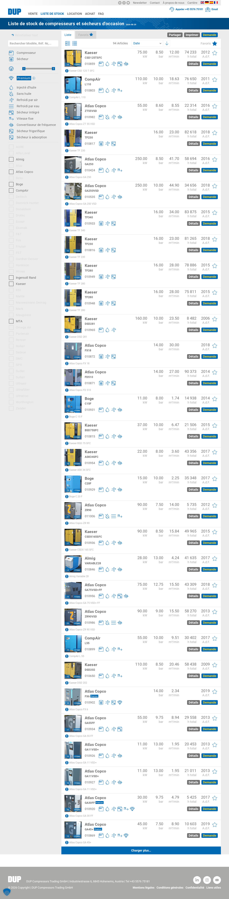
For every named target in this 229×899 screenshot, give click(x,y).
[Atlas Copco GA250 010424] (73, 164)
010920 (90, 809)
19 (68, 64)
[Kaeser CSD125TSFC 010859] (73, 58)
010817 (90, 144)
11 (68, 224)
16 (68, 171)
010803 (90, 90)
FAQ (101, 14)
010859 (90, 64)
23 (68, 623)
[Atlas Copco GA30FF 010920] (73, 803)
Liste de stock (52, 14)
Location (74, 14)
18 (68, 198)
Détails (193, 64)
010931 (90, 410)
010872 (90, 356)
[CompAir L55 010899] (73, 643)
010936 (90, 543)
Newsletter (140, 2)
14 (68, 91)
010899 (90, 649)
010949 (90, 277)
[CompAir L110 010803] (73, 85)
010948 (90, 303)
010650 (90, 676)
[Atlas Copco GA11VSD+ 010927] (73, 776)
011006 (90, 516)
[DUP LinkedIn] (120, 3)
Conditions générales (170, 887)
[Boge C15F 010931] (73, 404)
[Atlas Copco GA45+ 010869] (73, 830)
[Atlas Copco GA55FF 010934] (73, 723)
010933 (90, 223)
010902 (90, 702)
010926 (90, 756)
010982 (90, 117)
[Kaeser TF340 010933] (73, 218)
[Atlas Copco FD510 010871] (73, 377)
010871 (90, 383)
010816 (90, 250)
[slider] (23, 68)
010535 (90, 197)
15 (68, 836)
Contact (155, 2)
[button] (7, 892)
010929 (90, 489)
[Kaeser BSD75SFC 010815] (73, 430)
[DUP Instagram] (124, 3)
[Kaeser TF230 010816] (73, 244)
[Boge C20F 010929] (73, 484)
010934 (90, 729)
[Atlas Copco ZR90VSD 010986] (73, 617)
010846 (90, 569)
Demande (209, 64)
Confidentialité (195, 887)
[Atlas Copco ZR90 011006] (73, 510)
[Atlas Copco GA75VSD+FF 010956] (73, 590)
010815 (90, 436)
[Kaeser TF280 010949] (73, 271)
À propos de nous (173, 2)
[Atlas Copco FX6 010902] (73, 697)
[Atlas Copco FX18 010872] (73, 351)
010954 (90, 463)
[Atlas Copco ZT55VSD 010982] (73, 111)
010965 (90, 330)
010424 (90, 170)
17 (68, 118)
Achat (90, 14)
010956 (90, 596)
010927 (90, 782)
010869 (90, 835)
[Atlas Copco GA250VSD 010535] (73, 191)
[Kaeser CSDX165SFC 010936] (73, 537)
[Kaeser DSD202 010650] (73, 670)
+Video (77, 64)
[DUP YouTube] (128, 3)
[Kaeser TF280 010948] (73, 297)
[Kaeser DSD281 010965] (73, 324)
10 (68, 144)
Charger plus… (141, 850)
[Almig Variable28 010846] (73, 564)
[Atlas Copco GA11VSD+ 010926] (73, 750)
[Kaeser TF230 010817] (73, 138)
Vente (33, 14)
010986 (90, 622)
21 (68, 517)
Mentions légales (143, 887)
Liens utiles (213, 887)
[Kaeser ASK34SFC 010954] (73, 457)
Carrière (192, 2)
